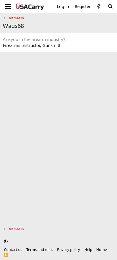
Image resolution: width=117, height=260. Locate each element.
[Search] (110, 6)
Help (88, 249)
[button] (6, 241)
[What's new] (99, 6)
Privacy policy (68, 249)
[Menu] (7, 6)
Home (101, 249)
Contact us (13, 249)
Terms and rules (39, 249)
